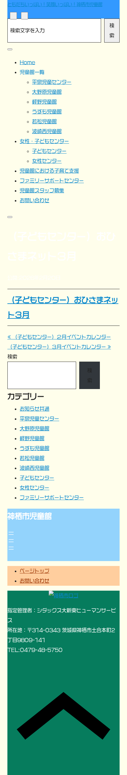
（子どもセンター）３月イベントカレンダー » (59, 346)
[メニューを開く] (11, 533)
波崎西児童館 (34, 467)
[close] (9, 49)
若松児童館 (32, 458)
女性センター (34, 487)
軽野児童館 (32, 438)
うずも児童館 (34, 448)
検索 (111, 30)
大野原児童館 (34, 428)
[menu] (24, 15)
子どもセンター (37, 477)
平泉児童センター (39, 418)
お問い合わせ (34, 580)
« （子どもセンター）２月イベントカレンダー (59, 336)
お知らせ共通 (34, 408)
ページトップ (34, 570)
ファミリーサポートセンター (52, 497)
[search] (13, 15)
